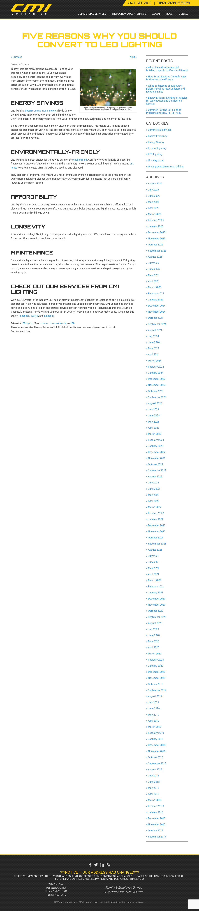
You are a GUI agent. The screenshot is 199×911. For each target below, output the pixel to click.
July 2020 (153, 629)
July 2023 (153, 409)
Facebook (24, 315)
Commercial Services (92, 13)
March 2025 (154, 287)
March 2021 (154, 580)
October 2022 (155, 464)
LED (73, 323)
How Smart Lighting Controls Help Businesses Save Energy (166, 78)
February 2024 (156, 366)
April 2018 (153, 794)
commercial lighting (57, 323)
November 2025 (156, 238)
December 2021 (156, 525)
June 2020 (154, 635)
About (156, 13)
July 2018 (153, 775)
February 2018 (156, 806)
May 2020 (153, 641)
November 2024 (156, 311)
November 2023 (156, 385)
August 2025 (155, 256)
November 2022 (156, 458)
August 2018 (155, 769)
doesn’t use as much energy (40, 110)
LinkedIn (49, 315)
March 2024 (154, 360)
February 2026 (156, 220)
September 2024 (157, 324)
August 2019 (155, 696)
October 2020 (155, 610)
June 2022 (154, 488)
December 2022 (156, 452)
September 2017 (157, 836)
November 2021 (156, 531)
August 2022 (155, 476)
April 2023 (153, 427)
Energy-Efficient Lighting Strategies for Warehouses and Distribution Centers (166, 100)
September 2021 (157, 543)
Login (96, 902)
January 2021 (155, 592)
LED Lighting (27, 323)
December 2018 (156, 745)
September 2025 (157, 250)
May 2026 (153, 202)
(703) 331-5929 (60, 891)
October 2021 (155, 537)
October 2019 (155, 684)
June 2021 (154, 562)
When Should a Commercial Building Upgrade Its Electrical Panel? (167, 69)
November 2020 (156, 604)
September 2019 (157, 690)
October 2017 (155, 830)
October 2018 (155, 757)
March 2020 (154, 653)
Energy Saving (156, 142)
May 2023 (153, 421)
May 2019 (153, 714)
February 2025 (156, 293)
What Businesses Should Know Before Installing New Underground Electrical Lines (165, 88)
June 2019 (154, 708)
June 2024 (154, 342)
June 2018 (154, 781)
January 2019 (155, 739)
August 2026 (155, 183)
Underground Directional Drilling (165, 166)
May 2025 (153, 275)
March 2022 (154, 507)
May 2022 (153, 495)
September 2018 (157, 763)
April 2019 (153, 720)
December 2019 (156, 671)
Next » (133, 57)
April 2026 (153, 208)
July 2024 (153, 336)
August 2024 (155, 330)
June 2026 (154, 195)
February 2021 (156, 586)
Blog (169, 13)
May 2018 (153, 788)
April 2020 (153, 647)
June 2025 (154, 269)
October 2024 (155, 317)
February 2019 (156, 733)
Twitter (34, 315)
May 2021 (153, 568)
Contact (184, 13)
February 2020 (156, 659)
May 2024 (153, 348)
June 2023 (154, 415)
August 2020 (155, 623)
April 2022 (153, 501)
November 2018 (156, 751)
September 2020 (157, 617)
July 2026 (153, 189)
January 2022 (155, 519)
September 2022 (157, 470)
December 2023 (156, 379)
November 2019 (156, 678)
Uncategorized (156, 160)
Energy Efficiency (157, 136)
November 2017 (156, 824)
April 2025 (153, 281)
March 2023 (154, 433)
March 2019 (154, 726)
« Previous (16, 57)
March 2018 (154, 800)
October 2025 (155, 244)
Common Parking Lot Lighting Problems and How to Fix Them (163, 111)
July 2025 (153, 263)
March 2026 (154, 214)
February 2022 (156, 513)
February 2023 (156, 440)
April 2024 (153, 354)
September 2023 (157, 397)
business (44, 323)
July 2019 (153, 702)
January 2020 (155, 665)
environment (80, 159)
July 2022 (153, 482)
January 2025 (155, 299)
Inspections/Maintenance (129, 13)
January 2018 (155, 812)
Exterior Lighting (157, 148)
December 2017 (156, 818)
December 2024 (156, 305)
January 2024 (155, 372)
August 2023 (155, 403)
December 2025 (156, 232)
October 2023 (155, 391)
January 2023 (155, 446)
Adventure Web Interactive (136, 902)
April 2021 (153, 574)
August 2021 (155, 549)
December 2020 (156, 598)
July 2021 (153, 556)
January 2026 (155, 226)
